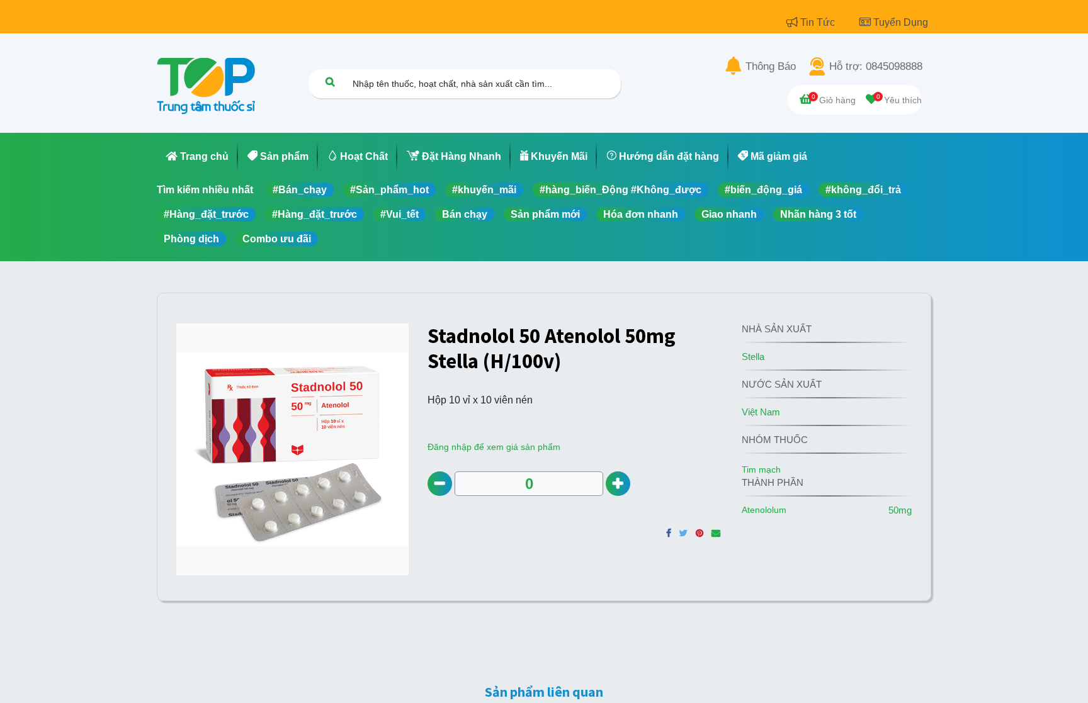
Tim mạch (761, 469)
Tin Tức (818, 22)
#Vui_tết (399, 214)
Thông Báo (770, 67)
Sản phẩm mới (545, 214)
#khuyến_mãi (484, 189)
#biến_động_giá (763, 189)
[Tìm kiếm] (330, 81)
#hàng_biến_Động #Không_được (620, 189)
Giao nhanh (729, 214)
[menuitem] (197, 156)
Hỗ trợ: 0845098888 (875, 67)
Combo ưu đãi (276, 238)
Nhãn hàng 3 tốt (818, 214)
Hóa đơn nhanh (640, 214)
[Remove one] (440, 483)
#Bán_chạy (300, 189)
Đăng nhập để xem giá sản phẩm (494, 447)
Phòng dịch (191, 238)
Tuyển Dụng (900, 22)
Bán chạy (464, 214)
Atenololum (764, 510)
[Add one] (618, 483)
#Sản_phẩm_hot (389, 189)
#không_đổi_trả (863, 189)
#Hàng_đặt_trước (206, 214)
